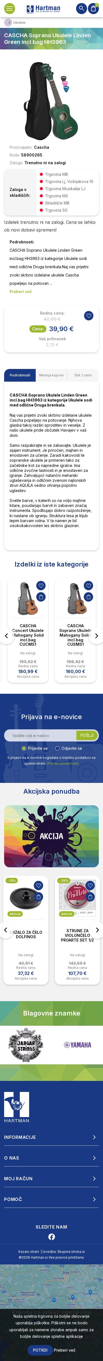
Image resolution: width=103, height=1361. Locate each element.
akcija (15, 914)
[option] (28, 630)
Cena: (38, 328)
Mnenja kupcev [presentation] (51, 375)
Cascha (41, 147)
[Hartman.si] (16, 1106)
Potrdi (40, 1350)
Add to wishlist (88, 315)
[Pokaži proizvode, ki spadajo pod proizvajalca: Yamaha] (26, 1045)
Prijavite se (38, 748)
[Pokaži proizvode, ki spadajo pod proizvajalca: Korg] (77, 1045)
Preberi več (65, 1350)
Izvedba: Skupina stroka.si (64, 1252)
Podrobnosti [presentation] (20, 375)
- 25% (63, 880)
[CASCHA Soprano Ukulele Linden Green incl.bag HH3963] (51, 101)
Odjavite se (72, 748)
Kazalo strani (28, 1252)
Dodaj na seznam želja (41, 585)
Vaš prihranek (52, 339)
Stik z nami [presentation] (83, 375)
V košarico (41, 597)
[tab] (20, 375)
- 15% (12, 880)
